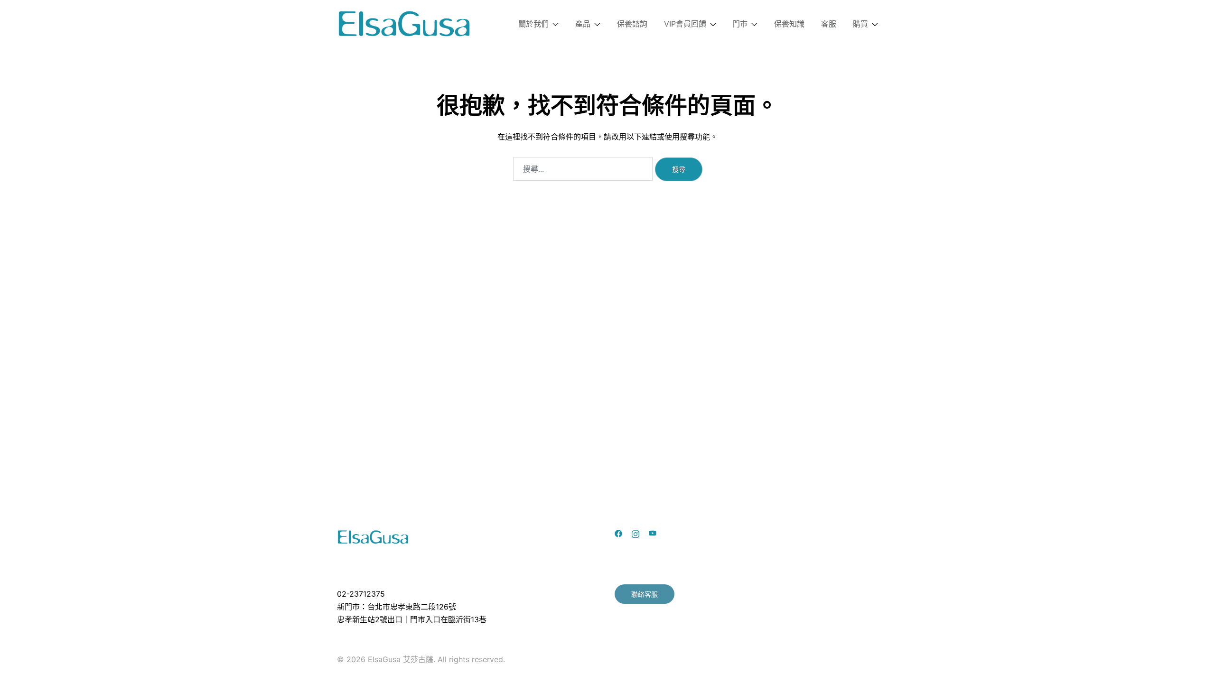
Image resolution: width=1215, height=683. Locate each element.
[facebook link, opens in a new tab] (618, 533)
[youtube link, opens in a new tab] (652, 533)
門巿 (740, 23)
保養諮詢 (632, 23)
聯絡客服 (644, 594)
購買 (860, 23)
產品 (582, 23)
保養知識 (789, 23)
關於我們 (533, 23)
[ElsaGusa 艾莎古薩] (404, 23)
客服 (828, 23)
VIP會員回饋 (685, 23)
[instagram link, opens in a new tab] (635, 533)
